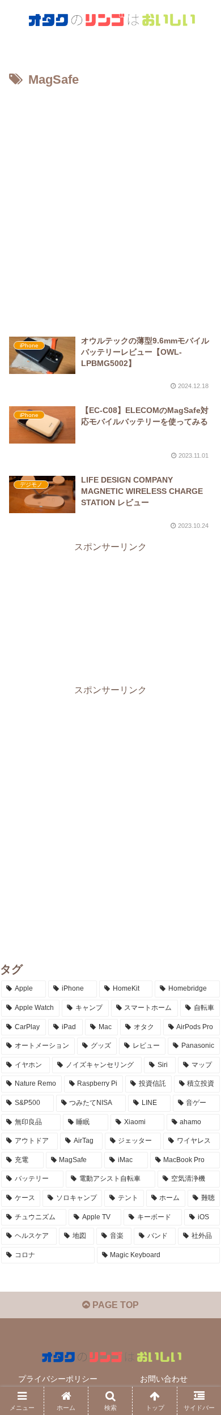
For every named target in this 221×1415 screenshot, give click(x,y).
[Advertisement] (110, 207)
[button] (199, 1350)
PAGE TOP (114, 1305)
